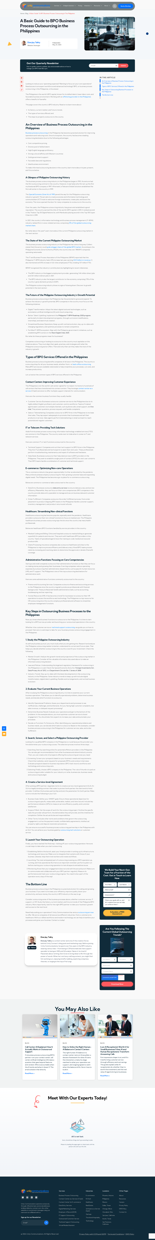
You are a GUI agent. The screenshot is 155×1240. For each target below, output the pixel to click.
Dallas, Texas (106, 1205)
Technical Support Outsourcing (69, 1222)
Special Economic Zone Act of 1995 (42, 194)
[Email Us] (4, 734)
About (106, 5)
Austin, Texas (106, 1219)
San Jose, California (108, 1215)
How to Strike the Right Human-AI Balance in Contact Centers (77, 1048)
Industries (87, 5)
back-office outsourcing (82, 364)
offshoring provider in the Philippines (77, 97)
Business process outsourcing (36, 133)
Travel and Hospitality (93, 1217)
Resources (97, 5)
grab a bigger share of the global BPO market (64, 247)
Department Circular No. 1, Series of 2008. (65, 670)
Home (22, 13)
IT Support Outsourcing (66, 1215)
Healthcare (89, 1202)
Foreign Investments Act (84, 668)
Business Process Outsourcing (68, 1195)
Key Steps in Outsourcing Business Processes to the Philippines (117, 90)
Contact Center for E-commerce (70, 1202)
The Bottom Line (107, 95)
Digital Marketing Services (67, 1209)
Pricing (80, 5)
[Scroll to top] (150, 1227)
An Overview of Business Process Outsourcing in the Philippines (117, 82)
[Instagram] (27, 1197)
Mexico (104, 1202)
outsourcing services (86, 912)
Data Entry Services (65, 1205)
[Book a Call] (4, 728)
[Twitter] (23, 1197)
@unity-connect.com (34, 1208)
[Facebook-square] (36, 1197)
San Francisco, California (106, 1223)
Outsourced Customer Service (69, 1219)
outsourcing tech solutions (71, 830)
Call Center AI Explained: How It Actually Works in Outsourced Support (39, 1049)
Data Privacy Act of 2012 (37, 670)
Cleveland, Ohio (107, 1212)
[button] (114, 6)
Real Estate (89, 1205)
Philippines (105, 1199)
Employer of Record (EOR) (67, 1212)
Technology (90, 1221)
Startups (88, 1214)
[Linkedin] (32, 1197)
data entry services (60, 488)
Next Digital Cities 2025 (60, 333)
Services (56, 5)
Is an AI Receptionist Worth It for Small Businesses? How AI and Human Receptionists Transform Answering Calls (114, 1050)
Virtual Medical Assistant (66, 1225)
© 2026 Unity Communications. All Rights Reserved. (40, 1234)
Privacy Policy (123, 1205)
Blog (26, 13)
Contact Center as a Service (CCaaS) (71, 1199)
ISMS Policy (122, 1209)
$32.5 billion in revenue (82, 260)
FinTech (88, 1199)
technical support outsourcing (63, 627)
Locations (105, 1191)
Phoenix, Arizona (107, 1195)
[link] (21, 89)
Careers (121, 1202)
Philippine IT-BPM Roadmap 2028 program (74, 315)
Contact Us (122, 1212)
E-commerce (90, 1195)
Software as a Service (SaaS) (93, 1210)
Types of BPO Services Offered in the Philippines (118, 86)
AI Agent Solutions (68, 5)
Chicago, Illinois (107, 1209)
